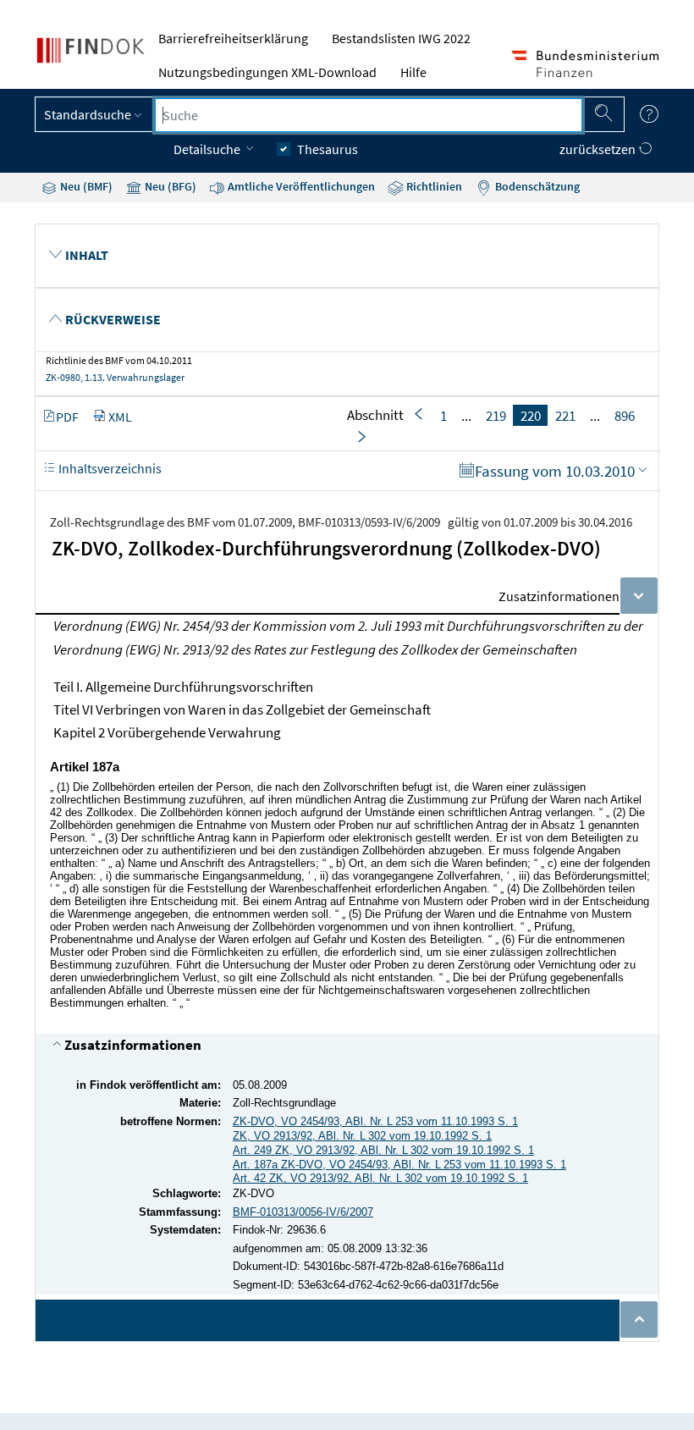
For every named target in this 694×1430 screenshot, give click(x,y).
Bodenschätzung (536, 186)
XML (120, 416)
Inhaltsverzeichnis (109, 468)
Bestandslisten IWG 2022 (401, 38)
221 (565, 415)
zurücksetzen (598, 149)
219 (496, 415)
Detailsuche (208, 149)
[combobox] (368, 115)
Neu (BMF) (85, 186)
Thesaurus (327, 149)
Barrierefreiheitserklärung (233, 38)
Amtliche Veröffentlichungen (300, 186)
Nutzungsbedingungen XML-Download (267, 71)
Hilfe (413, 71)
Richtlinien (433, 186)
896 (624, 415)
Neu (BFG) (169, 186)
